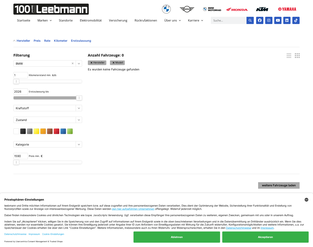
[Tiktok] (296, 20)
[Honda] (237, 9)
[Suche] (250, 20)
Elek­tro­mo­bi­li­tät (91, 20)
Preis (37, 40)
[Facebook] (259, 20)
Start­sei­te (23, 20)
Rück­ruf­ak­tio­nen (146, 20)
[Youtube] (277, 20)
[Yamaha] (287, 9)
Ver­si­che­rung (118, 20)
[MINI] (187, 9)
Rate (47, 40)
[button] (79, 63)
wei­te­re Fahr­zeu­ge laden (279, 185)
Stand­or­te (66, 20)
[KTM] (262, 9)
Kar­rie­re (193, 20)
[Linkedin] (287, 20)
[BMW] (166, 9)
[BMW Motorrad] (212, 9)
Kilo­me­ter (60, 40)
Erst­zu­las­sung (81, 40)
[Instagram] (268, 20)
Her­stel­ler (23, 40)
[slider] (16, 81)
